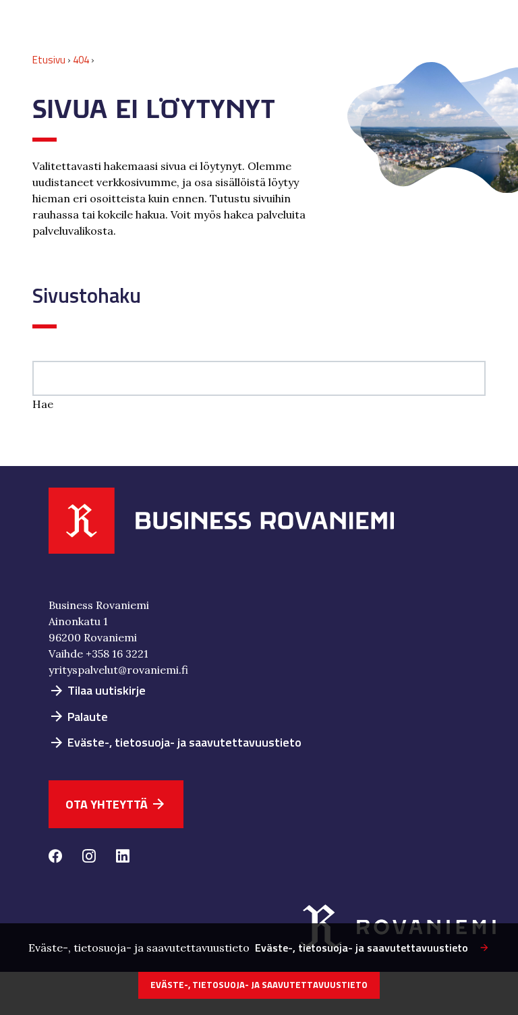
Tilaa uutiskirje (97, 690)
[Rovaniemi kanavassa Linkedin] (123, 858)
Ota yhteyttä (116, 804)
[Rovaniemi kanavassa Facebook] (55, 858)
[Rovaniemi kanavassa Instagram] (89, 858)
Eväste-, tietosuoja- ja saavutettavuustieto (175, 742)
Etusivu (48, 59)
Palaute (78, 716)
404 (81, 59)
